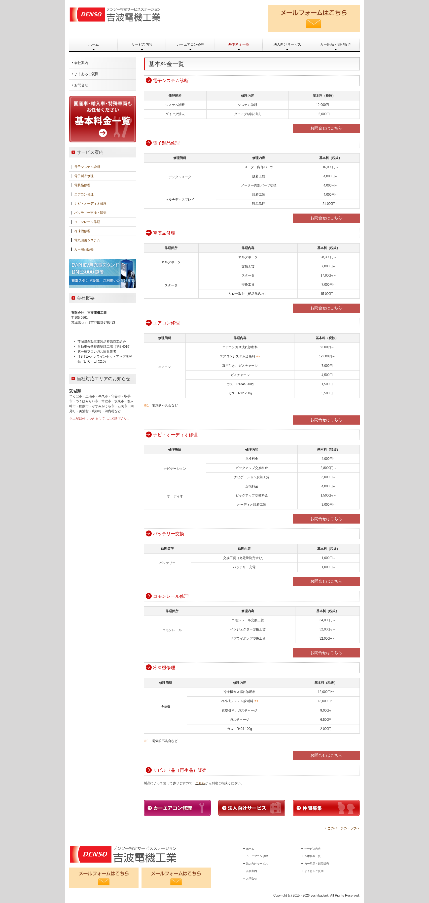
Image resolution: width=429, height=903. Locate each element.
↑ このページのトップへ (342, 828)
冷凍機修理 (82, 231)
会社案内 (81, 63)
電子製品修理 (84, 176)
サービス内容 (142, 44)
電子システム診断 (87, 167)
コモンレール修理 (86, 222)
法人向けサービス (287, 44)
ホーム (93, 44)
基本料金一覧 (238, 44)
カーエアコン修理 (190, 44)
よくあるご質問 (86, 74)
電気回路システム (87, 240)
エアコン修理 (83, 194)
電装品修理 (82, 185)
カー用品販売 (84, 249)
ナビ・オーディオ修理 (90, 203)
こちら (200, 783)
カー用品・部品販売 (335, 44)
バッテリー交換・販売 (90, 213)
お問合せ (81, 85)
